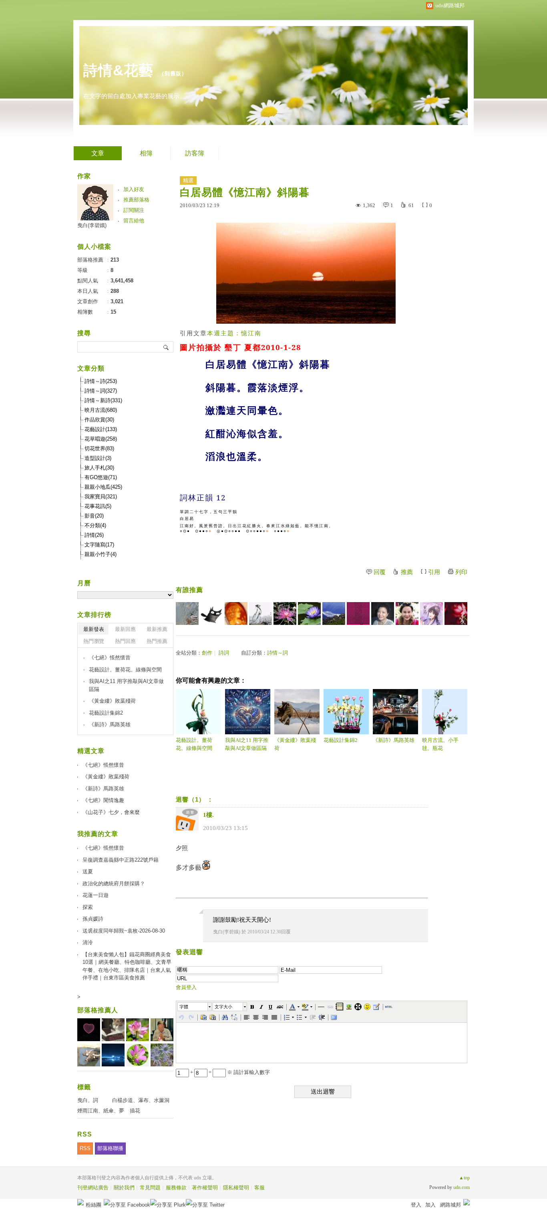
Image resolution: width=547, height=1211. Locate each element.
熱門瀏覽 (93, 641)
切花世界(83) (99, 448)
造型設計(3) (97, 458)
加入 (430, 1205)
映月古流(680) (100, 410)
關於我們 (124, 1188)
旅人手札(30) (99, 468)
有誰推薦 (189, 589)
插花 (135, 1111)
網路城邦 (450, 1205)
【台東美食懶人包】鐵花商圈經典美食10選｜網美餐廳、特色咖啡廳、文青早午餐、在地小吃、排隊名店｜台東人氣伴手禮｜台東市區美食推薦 (126, 966)
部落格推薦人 (97, 1010)
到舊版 (173, 74)
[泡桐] (333, 613)
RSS (85, 1148)
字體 (183, 1006)
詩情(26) (94, 535)
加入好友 (133, 189)
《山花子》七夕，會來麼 (111, 812)
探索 (87, 907)
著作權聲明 (205, 1188)
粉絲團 (93, 1205)
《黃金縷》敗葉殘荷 (295, 744)
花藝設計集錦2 (341, 740)
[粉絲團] (80, 1202)
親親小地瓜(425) (103, 487)
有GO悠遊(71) (100, 477)
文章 (97, 153)
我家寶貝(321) (100, 497)
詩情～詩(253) (100, 381)
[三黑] (211, 613)
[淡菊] (285, 613)
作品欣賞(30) (99, 420)
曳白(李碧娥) (226, 932)
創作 (207, 653)
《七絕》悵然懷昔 (110, 658)
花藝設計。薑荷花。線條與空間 (194, 744)
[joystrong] (358, 613)
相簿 (146, 153)
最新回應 (125, 629)
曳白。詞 (87, 1100)
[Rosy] (236, 613)
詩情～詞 (277, 653)
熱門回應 (125, 641)
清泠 (87, 942)
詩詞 (224, 653)
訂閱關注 (133, 210)
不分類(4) (95, 525)
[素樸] (187, 613)
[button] (195, 1006)
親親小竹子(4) (100, 554)
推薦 (407, 572)
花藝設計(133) (100, 429)
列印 (461, 572)
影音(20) (94, 516)
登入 (416, 1205)
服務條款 (176, 1188)
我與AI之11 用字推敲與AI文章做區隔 (246, 744)
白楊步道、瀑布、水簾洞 (140, 1100)
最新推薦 (157, 629)
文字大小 (223, 1006)
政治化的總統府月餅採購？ (113, 884)
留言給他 (133, 221)
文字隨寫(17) (99, 545)
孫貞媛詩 (92, 919)
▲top (464, 1178)
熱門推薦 (157, 641)
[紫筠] (431, 613)
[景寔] (260, 613)
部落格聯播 (110, 1148)
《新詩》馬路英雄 (393, 740)
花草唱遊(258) (100, 439)
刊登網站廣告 (93, 1188)
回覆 (380, 572)
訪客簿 (194, 153)
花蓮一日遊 (95, 895)
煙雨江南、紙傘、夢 (100, 1111)
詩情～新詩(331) (103, 400)
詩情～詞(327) (100, 391)
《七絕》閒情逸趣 (103, 800)
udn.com (461, 1187)
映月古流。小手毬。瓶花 (440, 744)
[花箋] (455, 613)
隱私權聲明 (236, 1188)
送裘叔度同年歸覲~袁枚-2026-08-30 (123, 931)
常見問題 (150, 1188)
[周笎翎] (382, 613)
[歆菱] (407, 613)
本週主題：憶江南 (234, 333)
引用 (434, 572)
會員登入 (186, 987)
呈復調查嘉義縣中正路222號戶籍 (120, 860)
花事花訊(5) (97, 506)
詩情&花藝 (118, 70)
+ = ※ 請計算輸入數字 (229, 1072)
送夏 (87, 871)
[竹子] (309, 613)
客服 (259, 1188)
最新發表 (93, 629)
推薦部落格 (136, 200)
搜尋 (166, 347)
